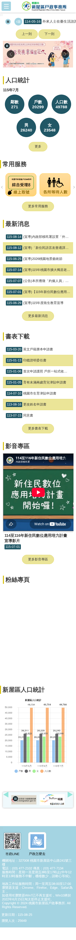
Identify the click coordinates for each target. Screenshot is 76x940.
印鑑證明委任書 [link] (26, 360)
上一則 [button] (27, 34)
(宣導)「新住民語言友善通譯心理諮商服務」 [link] (40, 248)
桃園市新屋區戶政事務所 (44, 6)
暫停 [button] (8, 21)
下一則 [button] (49, 34)
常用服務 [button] (15, 164)
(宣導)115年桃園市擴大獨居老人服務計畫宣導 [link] (40, 270)
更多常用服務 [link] (38, 206)
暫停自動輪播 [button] (15, 799)
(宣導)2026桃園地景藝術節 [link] (34, 259)
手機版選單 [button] (6, 6)
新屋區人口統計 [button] (24, 689)
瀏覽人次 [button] (8, 921)
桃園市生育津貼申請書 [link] (31, 393)
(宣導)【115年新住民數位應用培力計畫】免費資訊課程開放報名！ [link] (40, 292)
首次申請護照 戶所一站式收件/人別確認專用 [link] (40, 371)
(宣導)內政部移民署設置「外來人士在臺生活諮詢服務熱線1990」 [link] (40, 237)
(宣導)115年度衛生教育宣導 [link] (35, 303)
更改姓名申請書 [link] (26, 404)
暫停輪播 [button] (7, 46)
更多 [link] (38, 146)
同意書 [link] (20, 415)
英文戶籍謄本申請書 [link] (30, 349)
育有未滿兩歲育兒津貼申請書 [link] (36, 382)
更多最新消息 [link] (38, 316)
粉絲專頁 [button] (17, 579)
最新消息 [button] (17, 223)
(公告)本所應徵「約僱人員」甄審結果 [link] (40, 281)
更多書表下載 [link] (38, 428)
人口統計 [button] (17, 80)
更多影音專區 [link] (38, 559)
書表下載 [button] (17, 336)
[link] (38, 54)
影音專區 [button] (17, 446)
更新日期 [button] (8, 915)
